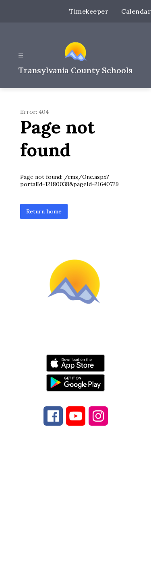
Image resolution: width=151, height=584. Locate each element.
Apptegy (92, 572)
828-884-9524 (81, 493)
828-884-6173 (93, 483)
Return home (44, 211)
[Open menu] (20, 55)
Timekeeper (88, 11)
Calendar (136, 11)
